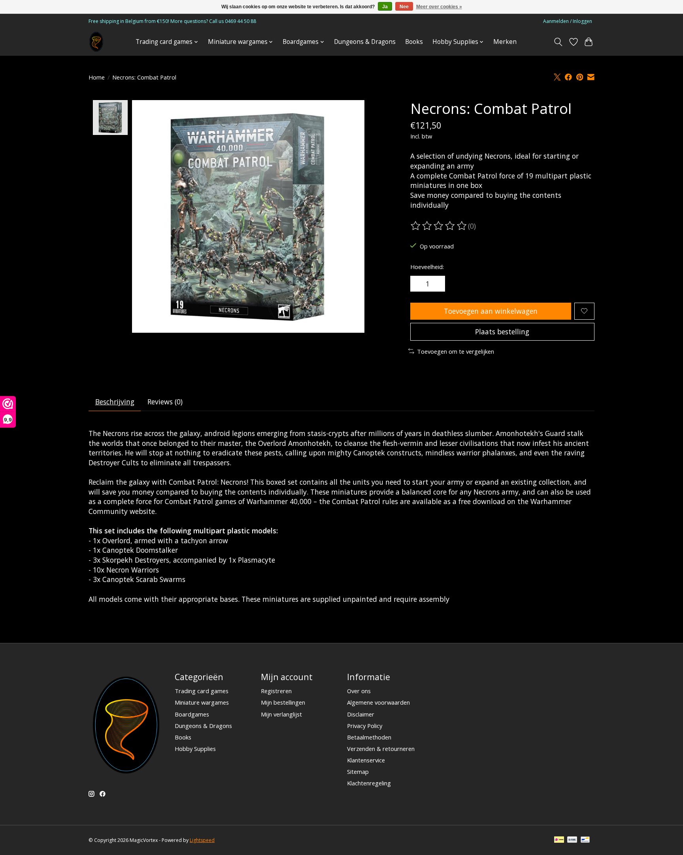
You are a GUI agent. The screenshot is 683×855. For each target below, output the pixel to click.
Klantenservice (366, 760)
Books (414, 42)
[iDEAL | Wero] (559, 840)
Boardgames (192, 714)
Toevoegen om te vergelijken (455, 351)
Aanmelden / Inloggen (567, 21)
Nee (404, 6)
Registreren (276, 691)
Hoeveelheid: (427, 267)
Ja (385, 6)
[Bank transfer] (572, 840)
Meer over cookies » (439, 6)
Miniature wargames (202, 702)
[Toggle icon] (558, 42)
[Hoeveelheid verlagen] (419, 283)
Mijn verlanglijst (281, 714)
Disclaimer (360, 714)
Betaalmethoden (369, 737)
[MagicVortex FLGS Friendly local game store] (96, 42)
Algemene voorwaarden (378, 702)
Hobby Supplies (195, 749)
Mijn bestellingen (283, 702)
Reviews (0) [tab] (165, 401)
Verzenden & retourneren (381, 749)
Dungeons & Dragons (365, 42)
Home (97, 77)
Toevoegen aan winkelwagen (491, 311)
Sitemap (358, 771)
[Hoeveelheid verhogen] (436, 283)
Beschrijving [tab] (114, 401)
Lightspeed (202, 840)
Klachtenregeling (369, 783)
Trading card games (201, 691)
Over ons (359, 691)
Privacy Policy (364, 726)
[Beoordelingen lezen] (439, 226)
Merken (505, 42)
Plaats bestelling (502, 331)
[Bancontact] (585, 840)
